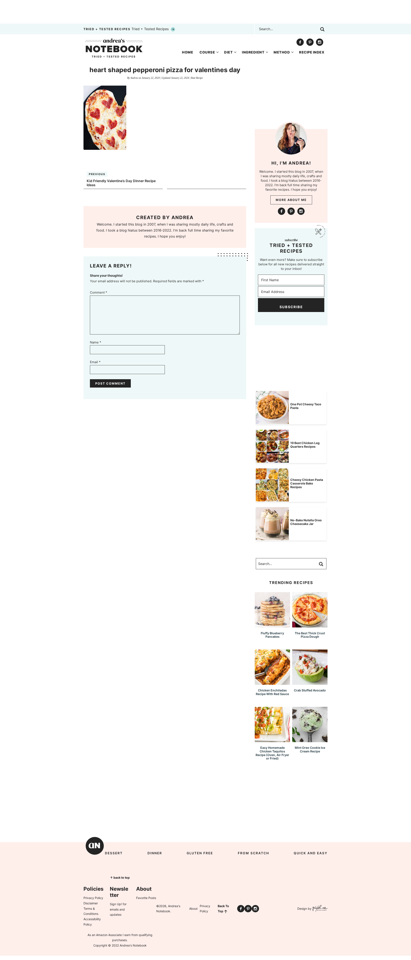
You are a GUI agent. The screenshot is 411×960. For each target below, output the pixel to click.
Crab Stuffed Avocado (310, 690)
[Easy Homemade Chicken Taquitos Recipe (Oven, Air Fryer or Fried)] (272, 740)
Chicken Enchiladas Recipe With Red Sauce (272, 692)
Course (207, 52)
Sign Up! (116, 904)
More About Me (291, 200)
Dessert (114, 853)
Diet (228, 52)
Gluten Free (200, 853)
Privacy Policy (93, 898)
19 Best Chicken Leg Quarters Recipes (305, 444)
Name (95, 342)
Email (95, 362)
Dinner (154, 853)
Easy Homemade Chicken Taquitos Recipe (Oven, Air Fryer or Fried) (272, 753)
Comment (98, 292)
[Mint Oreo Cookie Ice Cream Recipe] (310, 740)
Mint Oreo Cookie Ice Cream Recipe (310, 749)
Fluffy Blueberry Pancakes (272, 635)
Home (187, 52)
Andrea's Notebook (113, 48)
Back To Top (223, 908)
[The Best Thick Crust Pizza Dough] (310, 625)
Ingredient (253, 52)
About (193, 908)
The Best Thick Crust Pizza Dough (310, 635)
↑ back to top (120, 877)
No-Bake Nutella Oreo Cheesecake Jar (306, 522)
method (282, 52)
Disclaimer (90, 903)
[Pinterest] (310, 42)
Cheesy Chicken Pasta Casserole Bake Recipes (306, 483)
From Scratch (253, 853)
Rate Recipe (197, 77)
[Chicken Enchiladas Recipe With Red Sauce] (272, 683)
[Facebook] (300, 42)
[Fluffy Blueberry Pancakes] (272, 625)
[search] (322, 29)
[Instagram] (319, 42)
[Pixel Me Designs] (319, 909)
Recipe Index (311, 52)
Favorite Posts (146, 898)
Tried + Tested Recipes (126, 29)
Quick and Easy (311, 853)
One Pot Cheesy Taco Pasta (305, 406)
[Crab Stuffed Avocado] (310, 683)
